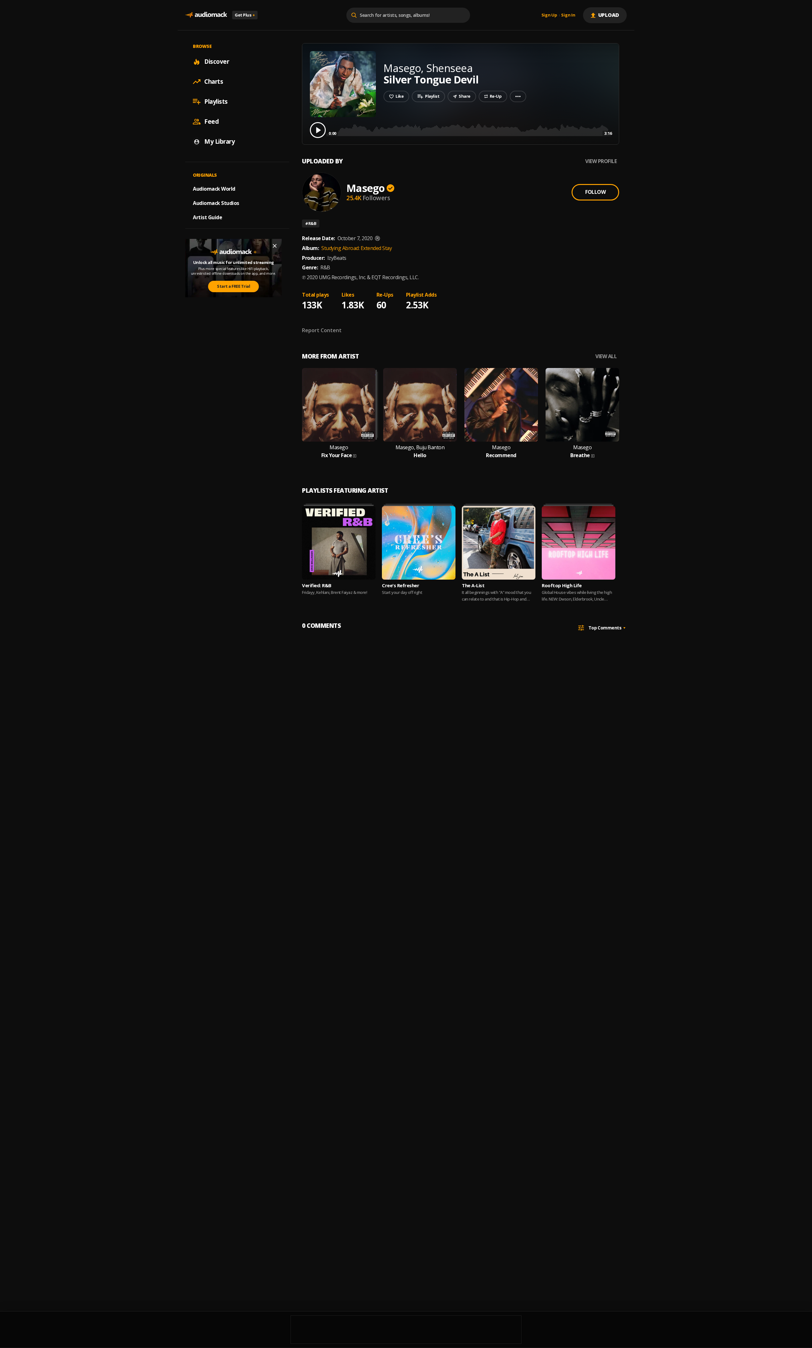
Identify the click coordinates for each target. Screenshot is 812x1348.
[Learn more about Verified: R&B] (339, 543)
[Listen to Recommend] (501, 405)
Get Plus (245, 15)
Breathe (580, 455)
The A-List (473, 585)
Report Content (322, 330)
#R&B (310, 223)
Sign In (568, 15)
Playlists (216, 101)
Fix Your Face (336, 455)
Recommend (501, 455)
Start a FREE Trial (233, 286)
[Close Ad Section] (275, 246)
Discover (216, 61)
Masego (365, 188)
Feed (211, 121)
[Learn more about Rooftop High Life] (578, 543)
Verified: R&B (316, 585)
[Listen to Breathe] (582, 405)
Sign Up (549, 15)
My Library (219, 141)
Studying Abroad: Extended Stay (356, 248)
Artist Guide (207, 217)
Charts (213, 81)
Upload (608, 14)
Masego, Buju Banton (420, 447)
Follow (595, 191)
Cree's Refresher (400, 585)
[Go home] (206, 15)
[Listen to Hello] (420, 405)
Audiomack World (214, 188)
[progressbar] (470, 129)
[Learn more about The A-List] (498, 543)
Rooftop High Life (562, 585)
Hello (420, 455)
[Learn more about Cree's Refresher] (418, 543)
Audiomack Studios (216, 203)
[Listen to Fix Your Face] (339, 405)
